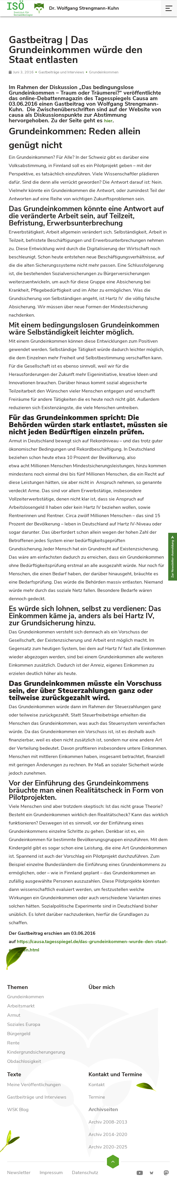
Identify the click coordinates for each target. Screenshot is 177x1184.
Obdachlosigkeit (24, 1061)
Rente (13, 1043)
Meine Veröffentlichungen (34, 1085)
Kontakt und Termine (115, 1074)
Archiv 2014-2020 (107, 1134)
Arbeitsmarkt (21, 1006)
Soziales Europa (23, 1024)
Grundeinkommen (25, 997)
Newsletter (18, 1172)
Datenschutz (85, 1172)
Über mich (101, 987)
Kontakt (96, 1085)
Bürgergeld (18, 1034)
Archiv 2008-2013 (107, 1122)
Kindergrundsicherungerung (36, 1052)
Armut (13, 1015)
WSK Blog (18, 1109)
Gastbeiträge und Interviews (36, 1097)
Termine (96, 1097)
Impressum (51, 1172)
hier (108, 121)
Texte (14, 1074)
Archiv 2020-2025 (107, 1147)
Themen (17, 987)
